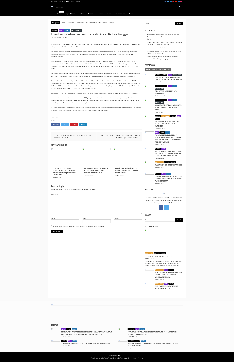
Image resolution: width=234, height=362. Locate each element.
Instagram (181, 1)
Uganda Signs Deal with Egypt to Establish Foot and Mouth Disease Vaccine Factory (126, 170)
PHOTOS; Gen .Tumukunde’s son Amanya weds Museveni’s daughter (167, 123)
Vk (179, 1)
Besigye (54, 117)
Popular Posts (151, 70)
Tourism (78, 1)
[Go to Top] (232, 361)
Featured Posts (151, 226)
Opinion (131, 14)
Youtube (176, 1)
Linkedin (171, 1)
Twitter (168, 1)
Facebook (165, 1)
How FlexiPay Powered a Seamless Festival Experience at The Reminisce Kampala (168, 274)
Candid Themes (138, 358)
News (60, 13)
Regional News (70, 14)
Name (53, 218)
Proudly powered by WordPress (101, 358)
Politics (81, 14)
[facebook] (161, 207)
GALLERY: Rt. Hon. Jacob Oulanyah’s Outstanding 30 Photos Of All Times (168, 107)
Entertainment (70, 1)
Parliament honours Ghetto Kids (157, 48)
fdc (58, 117)
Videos (157, 118)
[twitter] (166, 207)
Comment (55, 194)
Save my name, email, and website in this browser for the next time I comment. (78, 226)
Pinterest (173, 1)
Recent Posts (164, 70)
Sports (109, 14)
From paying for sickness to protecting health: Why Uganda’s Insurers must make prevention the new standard (64, 171)
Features (164, 74)
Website (116, 218)
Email (85, 218)
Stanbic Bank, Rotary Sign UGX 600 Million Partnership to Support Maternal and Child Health (96, 170)
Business (91, 14)
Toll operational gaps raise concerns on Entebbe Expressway (86, 343)
